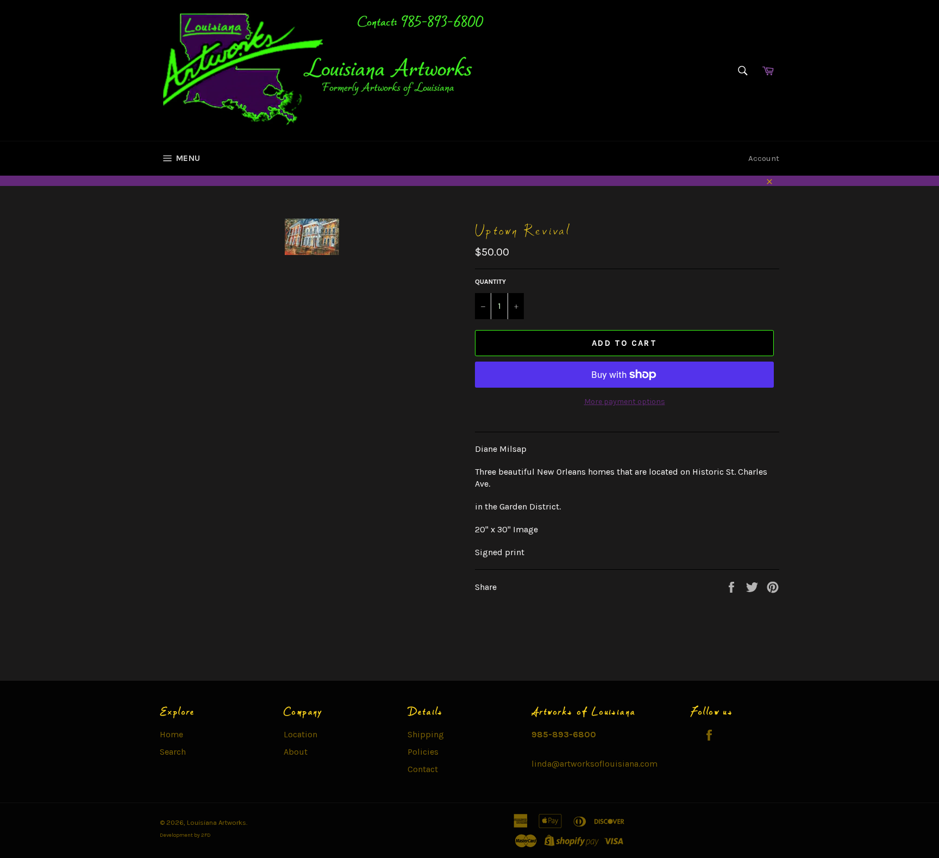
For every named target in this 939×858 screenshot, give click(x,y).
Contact (423, 769)
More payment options (624, 401)
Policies (423, 752)
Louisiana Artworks (216, 822)
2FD (206, 835)
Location (300, 734)
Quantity (490, 281)
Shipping (426, 734)
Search (173, 752)
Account (763, 158)
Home (171, 734)
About (296, 752)
